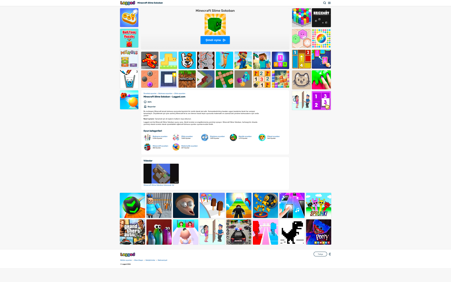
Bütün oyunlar (126, 260)
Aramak (324, 3)
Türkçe (320, 254)
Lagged (128, 3)
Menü (329, 3)
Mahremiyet (162, 260)
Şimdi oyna (213, 40)
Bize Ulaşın (138, 260)
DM (330, 254)
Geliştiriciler (150, 260)
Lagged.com (128, 255)
